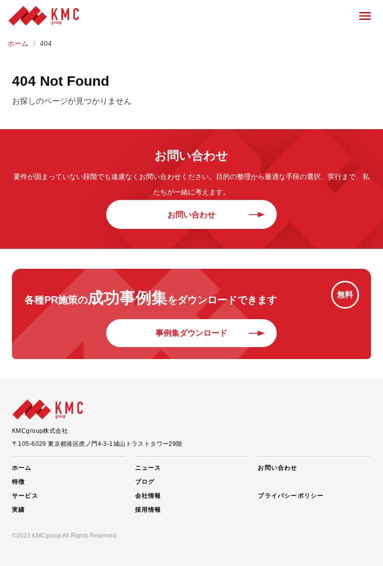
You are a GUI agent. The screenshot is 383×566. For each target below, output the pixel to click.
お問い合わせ (191, 214)
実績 (18, 509)
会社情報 (148, 495)
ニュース (148, 467)
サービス (25, 495)
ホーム (22, 467)
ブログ (145, 481)
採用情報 (148, 509)
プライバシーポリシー (291, 495)
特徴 (18, 481)
